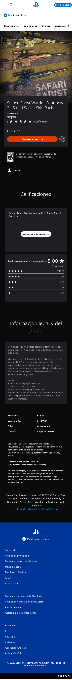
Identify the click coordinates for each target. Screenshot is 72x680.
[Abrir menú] (4, 5)
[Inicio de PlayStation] (36, 4)
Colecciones (30, 25)
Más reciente (11, 25)
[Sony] (64, 678)
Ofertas (46, 25)
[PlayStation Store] (15, 15)
